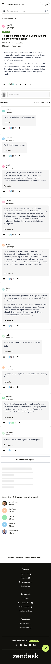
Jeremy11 (12, 523)
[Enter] (4, 11)
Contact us (25, 586)
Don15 (8, 366)
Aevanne (9, 432)
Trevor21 (9, 137)
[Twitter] (16, 645)
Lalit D (11, 516)
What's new (24, 623)
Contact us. (34, 640)
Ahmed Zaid (13, 530)
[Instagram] (34, 645)
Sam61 (8, 288)
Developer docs (24, 603)
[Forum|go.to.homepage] (16, 5)
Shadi (8, 165)
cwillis (8, 335)
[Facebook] (21, 645)
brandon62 (13, 502)
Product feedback (11, 18)
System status (24, 582)
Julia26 (8, 110)
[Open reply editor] (25, 94)
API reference (24, 607)
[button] (2, 5)
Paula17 (9, 396)
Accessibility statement (34, 558)
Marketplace (24, 627)
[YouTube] (30, 645)
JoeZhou (12, 509)
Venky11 (9, 25)
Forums (26, 599)
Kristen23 (9, 201)
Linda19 (9, 244)
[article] (25, 119)
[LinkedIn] (25, 645)
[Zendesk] (25, 658)
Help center (24, 574)
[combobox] (25, 11)
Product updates (25, 611)
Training (24, 578)
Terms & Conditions (15, 558)
